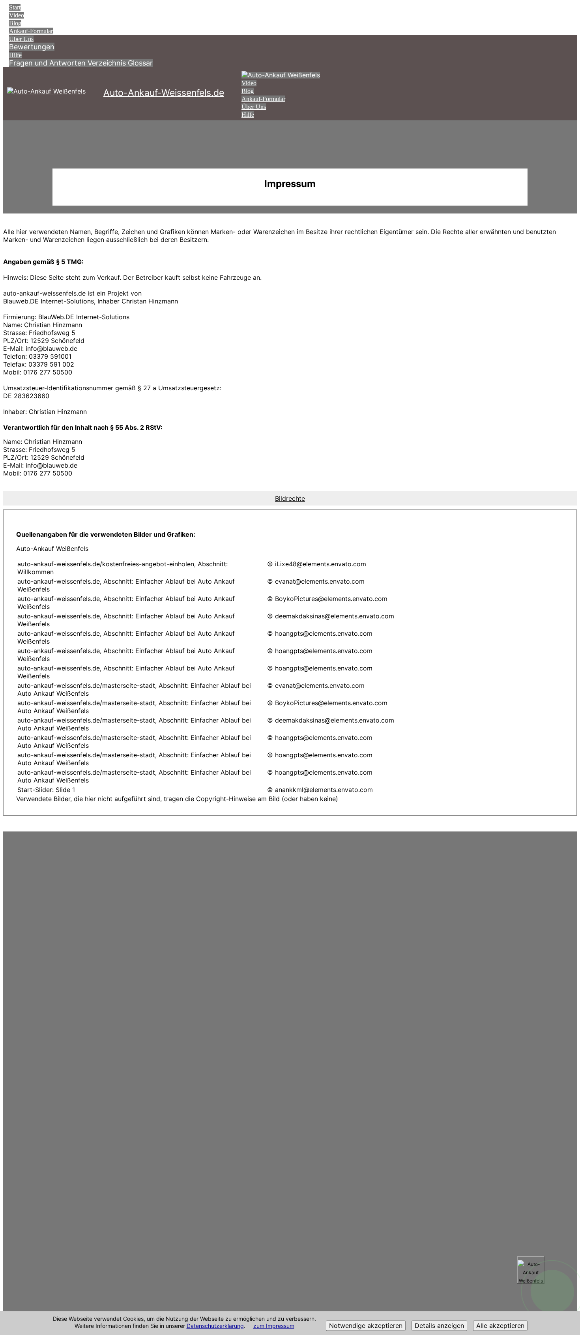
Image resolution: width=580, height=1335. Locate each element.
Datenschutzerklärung (215, 1326)
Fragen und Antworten (48, 63)
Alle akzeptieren (500, 1326)
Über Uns (21, 39)
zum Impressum (273, 1326)
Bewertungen (31, 47)
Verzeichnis (108, 63)
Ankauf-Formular (31, 31)
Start (15, 7)
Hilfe (15, 55)
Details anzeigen (439, 1326)
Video (16, 15)
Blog (15, 23)
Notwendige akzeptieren (365, 1326)
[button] (290, 498)
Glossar (140, 63)
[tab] (290, 498)
